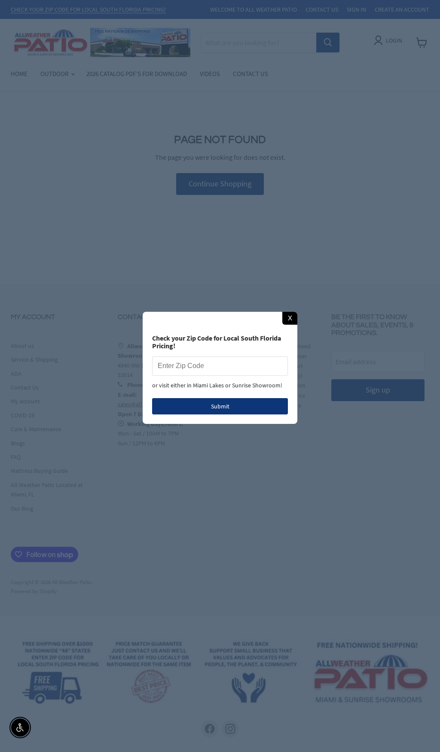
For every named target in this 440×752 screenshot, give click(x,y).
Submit (220, 406)
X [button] (290, 318)
